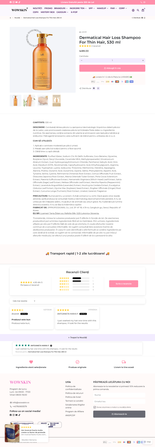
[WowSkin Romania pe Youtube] (16, 2)
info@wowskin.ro (19, 402)
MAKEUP (102, 8)
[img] (17, 310)
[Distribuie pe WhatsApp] (144, 18)
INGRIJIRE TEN (78, 8)
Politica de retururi (74, 393)
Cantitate (83, 56)
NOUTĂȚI (37, 8)
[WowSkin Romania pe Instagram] (14, 2)
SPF (92, 8)
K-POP (74, 12)
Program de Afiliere (74, 411)
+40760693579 (18, 406)
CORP (123, 8)
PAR (113, 8)
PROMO (48, 8)
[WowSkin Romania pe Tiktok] (19, 2)
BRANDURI (61, 8)
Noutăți (17, 18)
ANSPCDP (70, 415)
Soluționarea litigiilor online (75, 406)
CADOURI (63, 12)
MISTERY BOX (48, 12)
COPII (35, 12)
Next (72, 60)
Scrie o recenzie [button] (124, 284)
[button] (85, 46)
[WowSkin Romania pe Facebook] (11, 2)
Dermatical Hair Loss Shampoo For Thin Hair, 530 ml (42, 18)
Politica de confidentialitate (73, 387)
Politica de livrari (73, 397)
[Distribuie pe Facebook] (142, 18)
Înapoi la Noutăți (77, 337)
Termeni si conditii (74, 401)
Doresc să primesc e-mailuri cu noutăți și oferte (114, 407)
